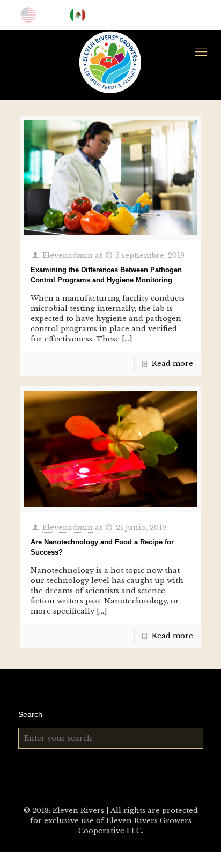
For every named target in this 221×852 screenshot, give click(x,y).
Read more (172, 363)
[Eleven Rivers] (110, 62)
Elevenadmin (67, 255)
